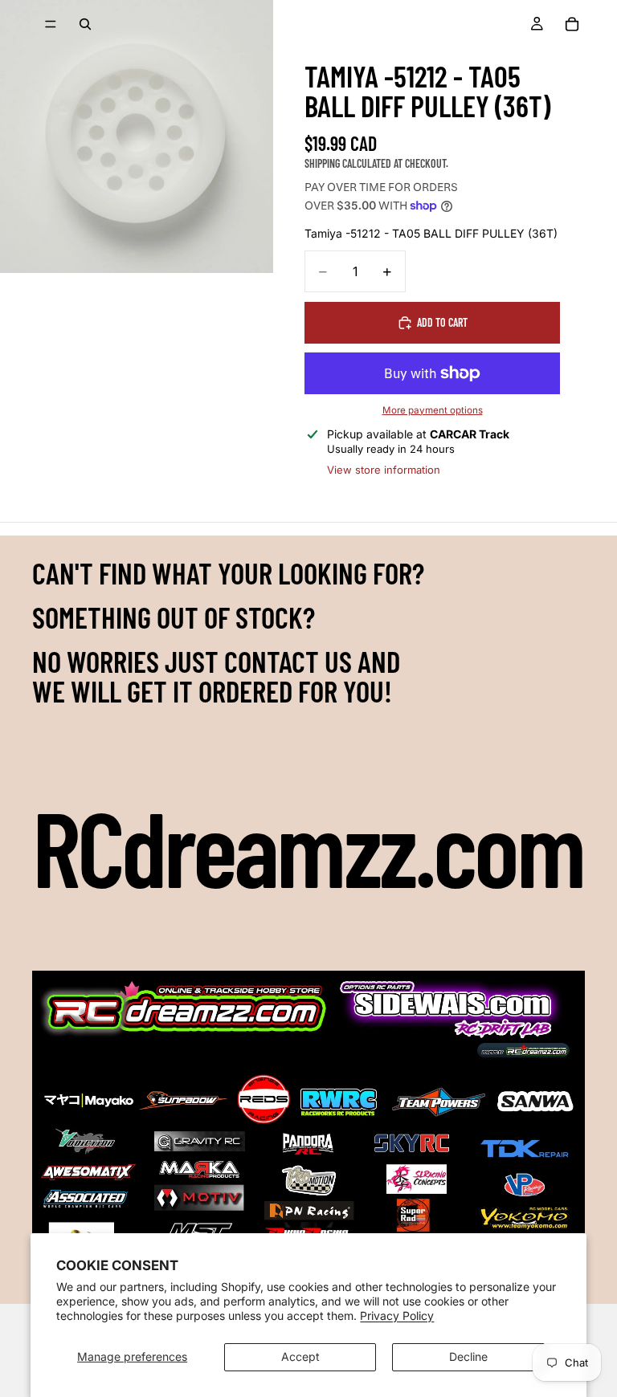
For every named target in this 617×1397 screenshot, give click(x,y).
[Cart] (572, 24)
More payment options (432, 410)
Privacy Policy (397, 1315)
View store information (383, 469)
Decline (468, 1356)
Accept (300, 1356)
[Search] (85, 24)
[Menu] (50, 24)
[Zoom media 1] (136, 136)
